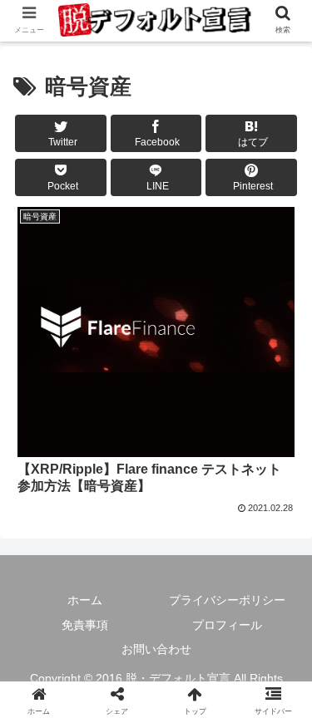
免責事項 (85, 625)
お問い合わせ (156, 649)
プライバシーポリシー (227, 600)
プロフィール (227, 625)
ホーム (84, 600)
